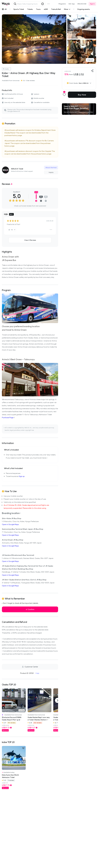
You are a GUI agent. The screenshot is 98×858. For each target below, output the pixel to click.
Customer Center (31, 667)
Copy (37, 673)
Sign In (92, 4)
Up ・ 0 (13, 229)
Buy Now (82, 94)
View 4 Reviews (30, 240)
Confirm (31, 609)
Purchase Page (8, 417)
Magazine (62, 4)
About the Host (51, 167)
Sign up (22, 476)
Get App (71, 4)
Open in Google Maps (10, 524)
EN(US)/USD (82, 4)
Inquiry (51, 172)
